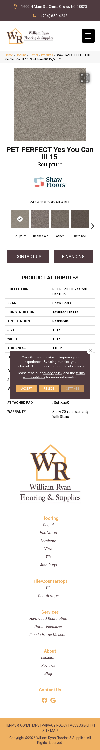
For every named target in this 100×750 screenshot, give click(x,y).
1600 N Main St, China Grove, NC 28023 (54, 7)
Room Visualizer (48, 626)
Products (47, 55)
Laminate (48, 541)
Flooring (21, 55)
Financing (73, 256)
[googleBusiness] (53, 701)
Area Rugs (48, 565)
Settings (72, 388)
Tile (48, 557)
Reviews (48, 665)
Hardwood (48, 533)
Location (48, 657)
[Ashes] (60, 219)
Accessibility (81, 725)
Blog (48, 673)
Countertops (48, 595)
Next (92, 218)
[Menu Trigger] (88, 36)
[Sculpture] (20, 219)
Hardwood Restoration (48, 618)
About (50, 651)
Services (50, 612)
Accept (26, 388)
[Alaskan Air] (40, 219)
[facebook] (44, 701)
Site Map (50, 731)
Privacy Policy (55, 725)
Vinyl (48, 549)
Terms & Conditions (22, 725)
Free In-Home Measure (48, 634)
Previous (7, 218)
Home (9, 55)
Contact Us (28, 256)
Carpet (33, 55)
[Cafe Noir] (80, 219)
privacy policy (52, 373)
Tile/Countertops (50, 581)
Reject (49, 388)
